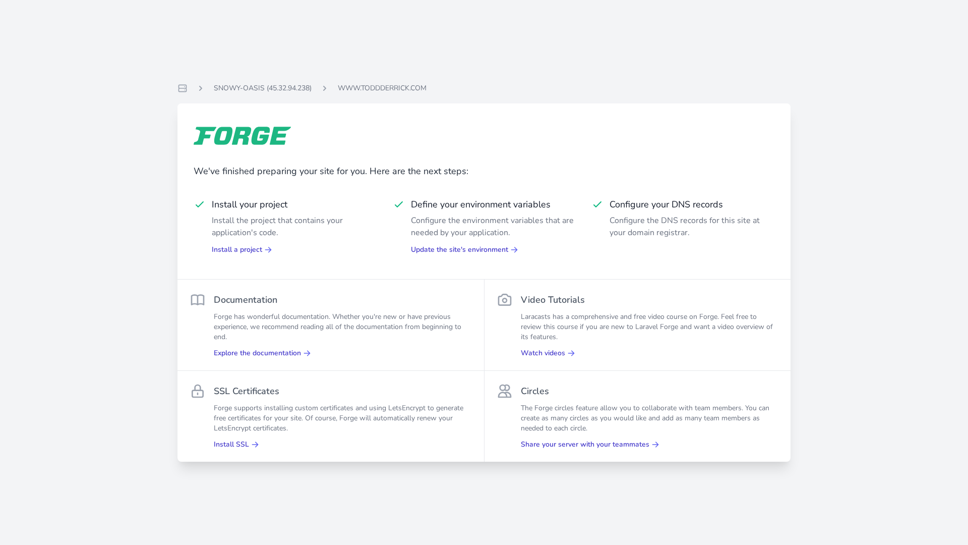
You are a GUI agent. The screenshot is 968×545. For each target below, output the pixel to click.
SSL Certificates (246, 391)
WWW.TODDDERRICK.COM (382, 88)
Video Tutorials (553, 300)
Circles (535, 391)
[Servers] (182, 88)
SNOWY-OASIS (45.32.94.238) (263, 88)
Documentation (245, 300)
